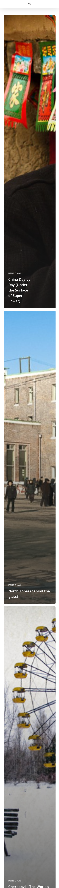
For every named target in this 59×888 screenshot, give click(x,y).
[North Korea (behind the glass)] (30, 457)
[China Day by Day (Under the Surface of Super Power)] (30, 161)
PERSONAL (14, 273)
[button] (5, 3)
